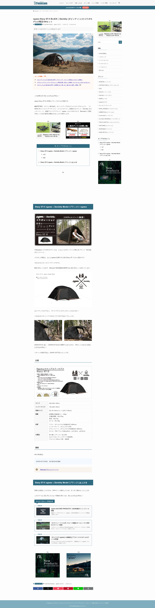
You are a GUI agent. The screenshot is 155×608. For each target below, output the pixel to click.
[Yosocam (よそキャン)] (40, 3)
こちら (86, 7)
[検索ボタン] (119, 3)
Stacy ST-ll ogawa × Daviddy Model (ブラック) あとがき (59, 162)
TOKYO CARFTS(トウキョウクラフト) (109, 122)
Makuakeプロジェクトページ (49, 469)
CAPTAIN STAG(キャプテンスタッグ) (109, 85)
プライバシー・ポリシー (84, 603)
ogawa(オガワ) (103, 102)
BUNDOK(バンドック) (105, 82)
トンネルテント (103, 67)
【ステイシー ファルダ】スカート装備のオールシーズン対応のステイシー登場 (70, 524)
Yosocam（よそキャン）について (55, 603)
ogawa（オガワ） (57, 24)
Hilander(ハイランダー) (105, 95)
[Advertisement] (63, 185)
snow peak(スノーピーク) (106, 115)
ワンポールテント (103, 63)
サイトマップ (68, 603)
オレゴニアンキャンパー (105, 105)
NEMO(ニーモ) (103, 98)
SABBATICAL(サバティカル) (106, 112)
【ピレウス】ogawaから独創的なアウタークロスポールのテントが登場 (70, 538)
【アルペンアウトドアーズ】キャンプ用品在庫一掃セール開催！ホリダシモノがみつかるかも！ (63, 82)
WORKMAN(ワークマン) (105, 129)
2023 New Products (48, 24)
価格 (44, 157)
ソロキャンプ (65, 24)
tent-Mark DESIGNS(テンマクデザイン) (109, 119)
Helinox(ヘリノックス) (105, 92)
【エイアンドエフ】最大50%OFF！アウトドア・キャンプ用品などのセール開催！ (60, 80)
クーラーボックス (103, 60)
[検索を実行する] (120, 42)
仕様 (44, 154)
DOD (100, 88)
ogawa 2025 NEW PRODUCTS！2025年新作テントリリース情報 (70, 510)
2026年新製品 (102, 53)
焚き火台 (101, 70)
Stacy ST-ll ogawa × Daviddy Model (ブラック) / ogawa (59, 151)
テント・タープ (38, 24)
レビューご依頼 (104, 603)
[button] (38, 588)
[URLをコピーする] (88, 588)
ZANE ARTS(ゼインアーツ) (106, 132)
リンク (75, 603)
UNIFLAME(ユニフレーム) (106, 125)
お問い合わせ (95, 603)
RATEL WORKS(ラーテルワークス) (108, 108)
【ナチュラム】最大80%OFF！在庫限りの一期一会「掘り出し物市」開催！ (58, 85)
